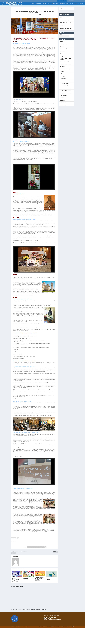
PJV (62, 71)
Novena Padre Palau (66, 90)
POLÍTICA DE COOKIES (42, 626)
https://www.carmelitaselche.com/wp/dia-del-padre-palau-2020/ (24, 356)
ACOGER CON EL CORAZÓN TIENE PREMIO (65, 17)
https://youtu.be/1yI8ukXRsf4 (18, 398)
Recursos (76, 3)
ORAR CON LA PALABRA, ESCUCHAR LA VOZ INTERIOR (66, 25)
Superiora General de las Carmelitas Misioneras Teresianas (39, 578)
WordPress (30, 626)
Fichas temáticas (63, 48)
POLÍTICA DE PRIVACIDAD (51, 626)
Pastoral (61, 66)
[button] (32, 94)
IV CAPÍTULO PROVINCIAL (65, 64)
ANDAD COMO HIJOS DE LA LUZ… (65, 22)
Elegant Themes (18, 626)
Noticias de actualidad (36, 14)
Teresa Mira (62, 3)
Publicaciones (62, 73)
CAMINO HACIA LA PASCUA (64, 20)
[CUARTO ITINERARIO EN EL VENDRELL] (51, 574)
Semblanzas (62, 100)
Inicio (33, 3)
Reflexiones (62, 97)
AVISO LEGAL (58, 626)
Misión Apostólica (46, 3)
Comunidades (62, 44)
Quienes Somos (38, 3)
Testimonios (62, 102)
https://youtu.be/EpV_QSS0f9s (18, 351)
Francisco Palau (55, 3)
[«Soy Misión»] (28, 574)
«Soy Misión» (25, 578)
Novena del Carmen (65, 88)
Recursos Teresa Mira (65, 95)
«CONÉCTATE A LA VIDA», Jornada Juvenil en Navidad (16, 579)
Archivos (60, 34)
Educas (71, 3)
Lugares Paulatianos (63, 51)
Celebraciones (65, 83)
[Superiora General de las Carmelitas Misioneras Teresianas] (40, 573)
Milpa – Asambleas (64, 56)
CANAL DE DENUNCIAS (64, 626)
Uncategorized (62, 105)
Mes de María (64, 85)
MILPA (61, 53)
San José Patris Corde (66, 93)
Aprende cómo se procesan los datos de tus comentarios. (36, 609)
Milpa (67, 3)
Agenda (61, 41)
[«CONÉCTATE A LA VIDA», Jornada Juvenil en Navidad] (17, 574)
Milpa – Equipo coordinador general (65, 59)
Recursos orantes (64, 81)
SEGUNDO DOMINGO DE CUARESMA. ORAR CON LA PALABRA (66, 29)
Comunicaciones (24, 559)
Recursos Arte (63, 78)
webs (81, 3)
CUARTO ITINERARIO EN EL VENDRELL (51, 579)
